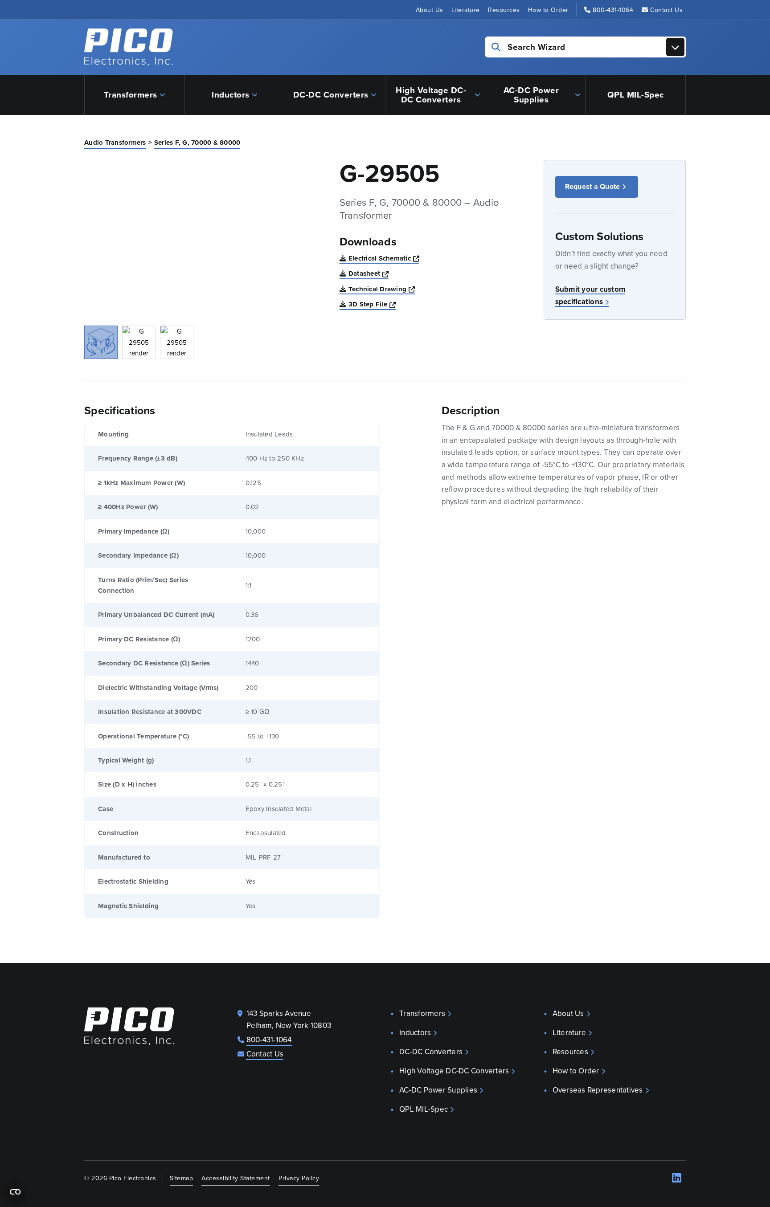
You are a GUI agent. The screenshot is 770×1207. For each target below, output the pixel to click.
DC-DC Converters (331, 94)
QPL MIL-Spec (635, 94)
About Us (429, 9)
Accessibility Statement (235, 1178)
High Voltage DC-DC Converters (431, 95)
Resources (504, 9)
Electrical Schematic (383, 258)
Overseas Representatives (598, 1090)
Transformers (130, 94)
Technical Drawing (381, 289)
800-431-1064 (613, 9)
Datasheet (368, 273)
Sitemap (181, 1178)
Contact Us (666, 9)
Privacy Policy (299, 1178)
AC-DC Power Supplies (531, 95)
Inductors (231, 94)
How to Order (548, 9)
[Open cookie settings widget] (15, 1192)
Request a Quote (592, 186)
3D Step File (372, 304)
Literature (465, 9)
